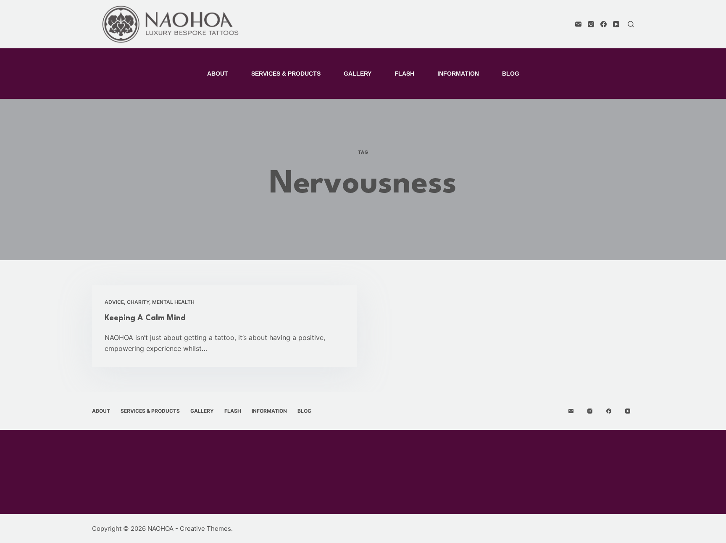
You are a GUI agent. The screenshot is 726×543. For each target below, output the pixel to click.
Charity (138, 302)
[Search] (631, 24)
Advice (114, 302)
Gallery (357, 73)
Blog (510, 73)
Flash (404, 73)
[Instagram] (591, 24)
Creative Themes (205, 528)
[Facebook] (603, 24)
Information (458, 73)
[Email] (578, 24)
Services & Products (286, 73)
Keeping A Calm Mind (145, 318)
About (217, 73)
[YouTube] (616, 24)
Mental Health (173, 302)
